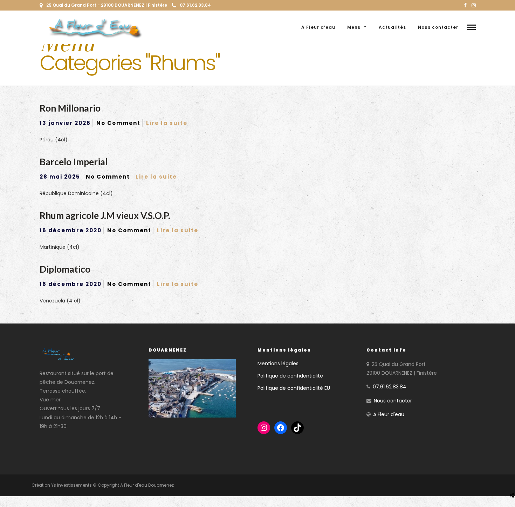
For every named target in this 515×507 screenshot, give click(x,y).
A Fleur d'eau (388, 414)
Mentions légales (278, 363)
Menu (354, 27)
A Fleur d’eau (318, 27)
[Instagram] (474, 5)
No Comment (118, 123)
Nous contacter (438, 27)
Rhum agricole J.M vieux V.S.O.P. (105, 215)
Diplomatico (65, 269)
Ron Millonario (70, 108)
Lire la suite (166, 123)
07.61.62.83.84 (195, 5)
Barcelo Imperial (74, 161)
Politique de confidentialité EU (294, 388)
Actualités (392, 27)
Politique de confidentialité (290, 375)
